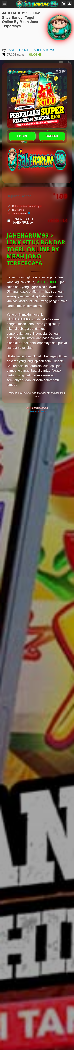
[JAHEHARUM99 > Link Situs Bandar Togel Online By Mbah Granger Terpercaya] (59, 27)
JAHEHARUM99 (47, 282)
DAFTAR (52, 136)
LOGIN (22, 136)
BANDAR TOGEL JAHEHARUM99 (31, 49)
